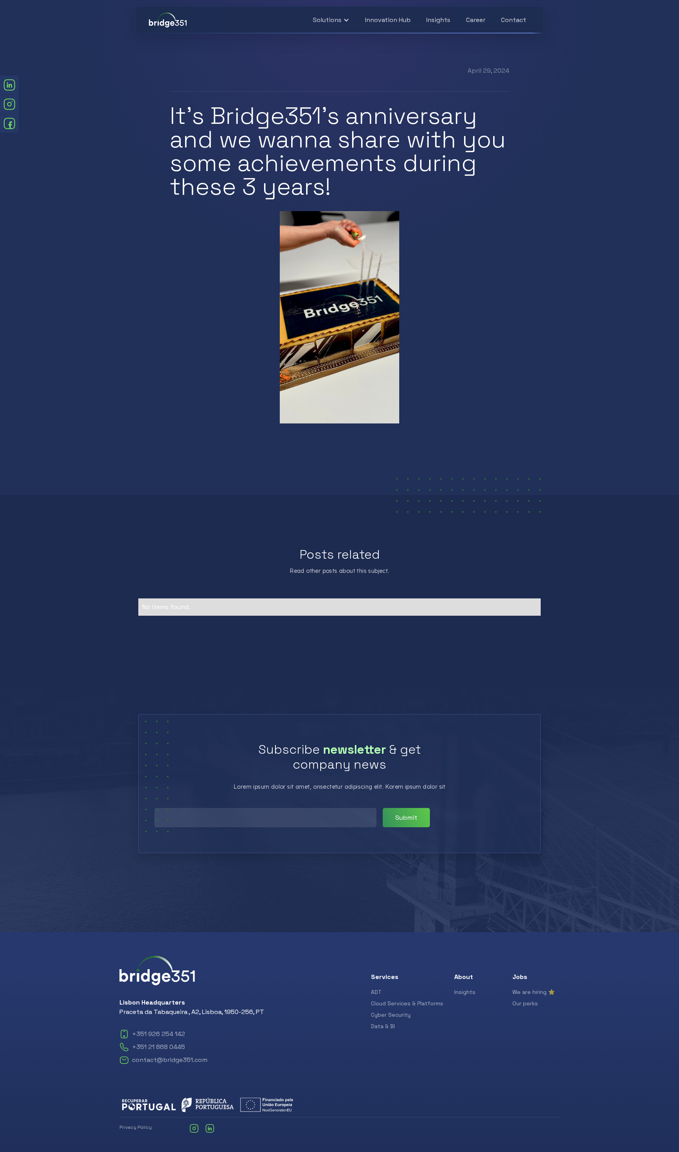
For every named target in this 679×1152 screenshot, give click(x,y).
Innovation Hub (388, 20)
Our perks (525, 1003)
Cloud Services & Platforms (407, 1003)
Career (475, 20)
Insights (438, 20)
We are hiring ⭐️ (533, 992)
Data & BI (383, 1026)
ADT (376, 992)
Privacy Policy (135, 1127)
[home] (168, 20)
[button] (331, 20)
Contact (513, 20)
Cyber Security (391, 1014)
